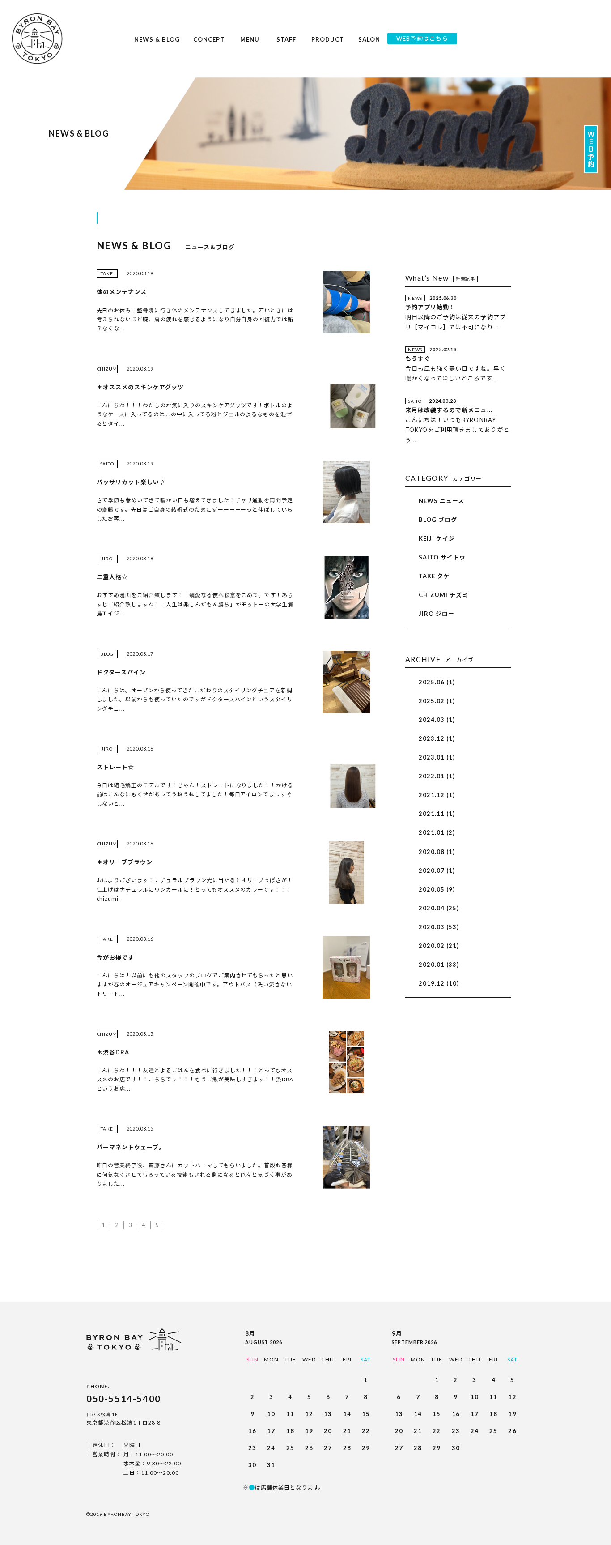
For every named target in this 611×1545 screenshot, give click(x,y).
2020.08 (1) (437, 851)
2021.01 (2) (437, 832)
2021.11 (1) (437, 813)
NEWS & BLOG (157, 44)
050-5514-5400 (123, 1398)
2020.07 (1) (437, 870)
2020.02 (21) (439, 945)
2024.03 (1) (437, 719)
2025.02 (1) (437, 700)
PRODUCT (327, 44)
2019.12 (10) (439, 983)
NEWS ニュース (441, 500)
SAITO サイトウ (442, 557)
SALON (369, 44)
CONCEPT (209, 44)
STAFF (286, 44)
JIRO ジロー (436, 613)
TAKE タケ (434, 576)
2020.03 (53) (439, 926)
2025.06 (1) (437, 682)
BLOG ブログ (438, 519)
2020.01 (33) (439, 964)
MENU (250, 44)
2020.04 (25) (439, 908)
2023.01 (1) (437, 757)
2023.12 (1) (437, 738)
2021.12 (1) (437, 794)
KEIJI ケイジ (437, 538)
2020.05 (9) (437, 889)
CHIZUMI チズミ (443, 594)
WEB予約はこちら (422, 38)
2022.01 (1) (437, 776)
